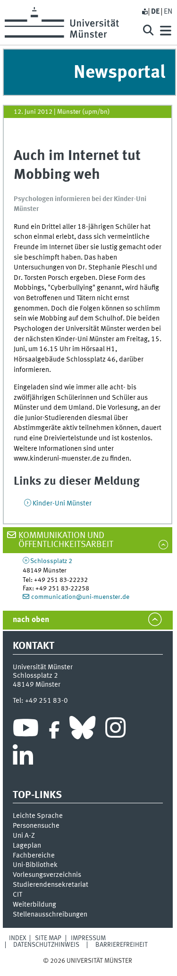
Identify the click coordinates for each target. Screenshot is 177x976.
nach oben (31, 620)
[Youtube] (26, 730)
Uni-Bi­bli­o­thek (35, 865)
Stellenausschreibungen (50, 914)
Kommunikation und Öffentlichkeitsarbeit (65, 540)
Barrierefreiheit (121, 945)
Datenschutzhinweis (46, 945)
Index (17, 938)
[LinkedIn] (23, 758)
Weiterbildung (34, 905)
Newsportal (119, 73)
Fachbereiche (34, 855)
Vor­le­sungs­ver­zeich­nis (47, 875)
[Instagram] (115, 730)
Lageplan (27, 846)
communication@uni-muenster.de (80, 597)
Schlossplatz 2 (51, 561)
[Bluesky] (82, 730)
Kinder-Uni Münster (62, 503)
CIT (17, 895)
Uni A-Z (24, 836)
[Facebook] (54, 730)
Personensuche (36, 826)
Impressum (88, 938)
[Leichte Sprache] (144, 12)
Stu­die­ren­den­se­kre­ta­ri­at (50, 885)
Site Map (48, 938)
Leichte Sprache (38, 816)
